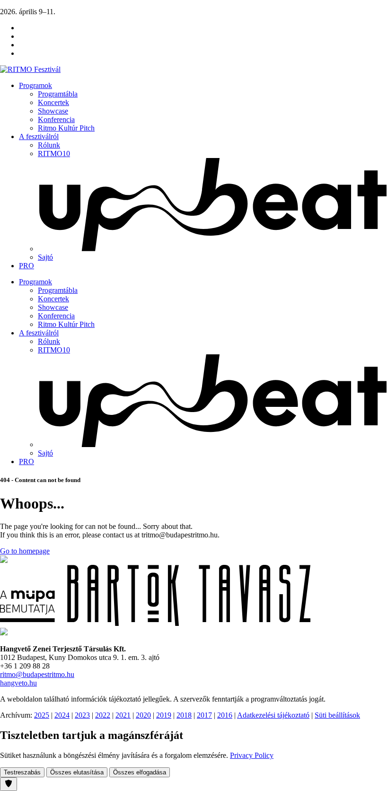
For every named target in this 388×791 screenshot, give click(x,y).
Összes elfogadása (139, 772)
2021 (123, 715)
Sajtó (45, 257)
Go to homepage (25, 551)
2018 (184, 715)
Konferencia (56, 119)
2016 (224, 715)
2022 (102, 715)
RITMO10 (54, 153)
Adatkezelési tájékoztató (273, 715)
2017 (204, 715)
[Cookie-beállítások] (8, 784)
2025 (41, 715)
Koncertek (53, 102)
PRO (26, 266)
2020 (143, 715)
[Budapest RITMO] (4, 633)
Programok (35, 85)
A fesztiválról (39, 136)
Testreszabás (22, 772)
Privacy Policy (251, 755)
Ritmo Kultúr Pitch (66, 128)
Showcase (53, 111)
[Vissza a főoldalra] (30, 69)
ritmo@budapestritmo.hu (37, 674)
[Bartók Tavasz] (155, 623)
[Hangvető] (4, 560)
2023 (82, 715)
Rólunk (49, 145)
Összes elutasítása (77, 772)
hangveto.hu (18, 683)
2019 (163, 715)
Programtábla (58, 94)
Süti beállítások (337, 715)
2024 (62, 715)
